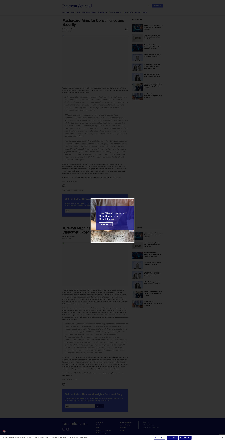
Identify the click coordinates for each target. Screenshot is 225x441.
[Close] (222, 438)
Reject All (172, 438)
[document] (112, 220)
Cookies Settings (159, 438)
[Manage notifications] (4, 431)
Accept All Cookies (185, 438)
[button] (132, 201)
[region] (112, 438)
